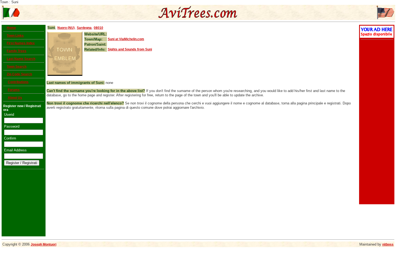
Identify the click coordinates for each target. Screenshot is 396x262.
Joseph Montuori (43, 244)
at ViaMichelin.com (126, 39)
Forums (14, 90)
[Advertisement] (376, 122)
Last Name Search (21, 59)
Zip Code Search (19, 74)
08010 (98, 28)
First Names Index (21, 43)
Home (11, 28)
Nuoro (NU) (66, 28)
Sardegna (84, 28)
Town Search (16, 67)
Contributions (18, 82)
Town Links (15, 36)
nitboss (388, 244)
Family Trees (16, 51)
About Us (15, 98)
